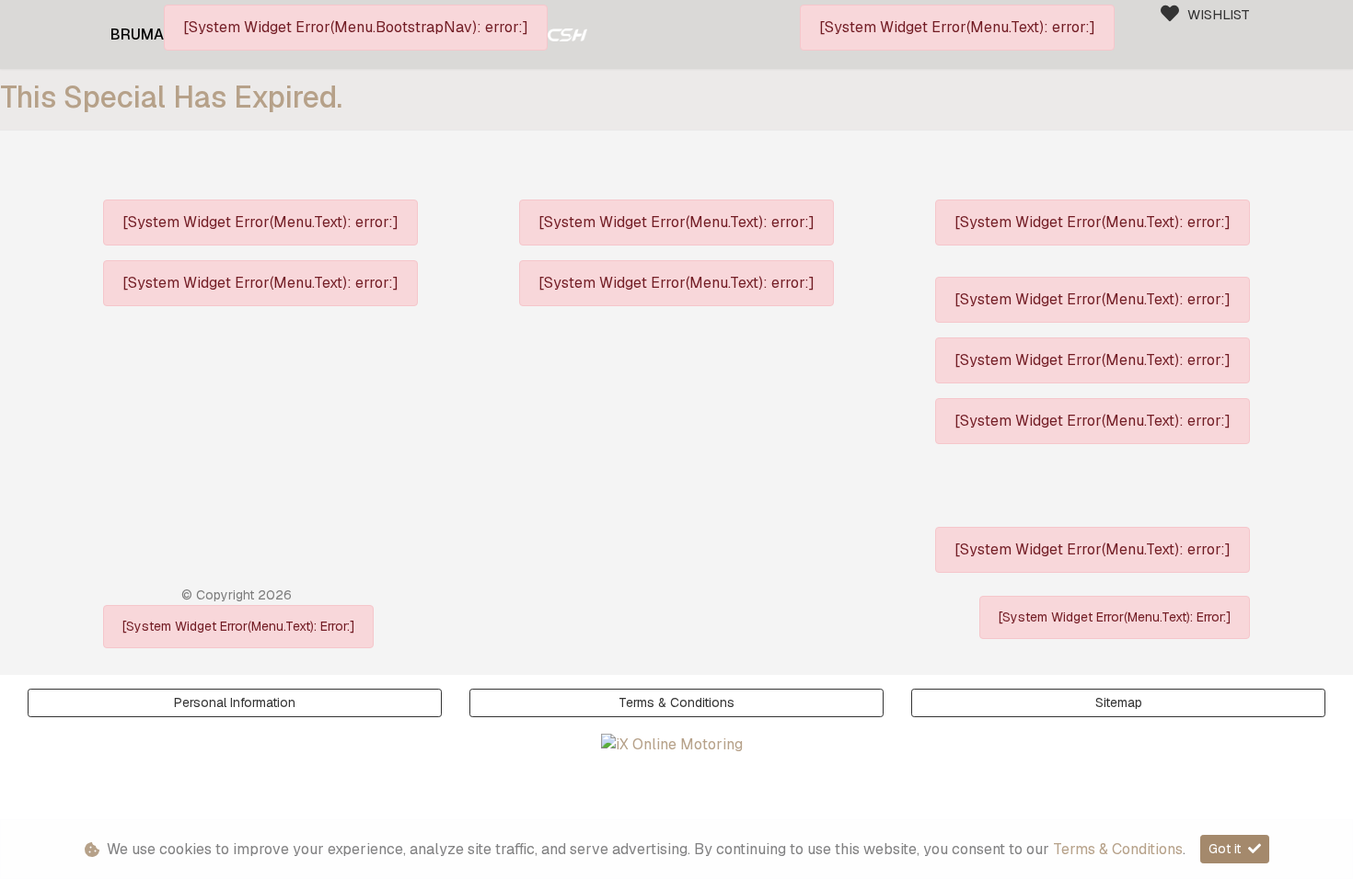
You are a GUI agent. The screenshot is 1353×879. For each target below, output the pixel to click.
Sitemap (1118, 702)
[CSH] (567, 34)
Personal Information (234, 702)
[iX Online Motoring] (676, 744)
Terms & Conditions (676, 702)
